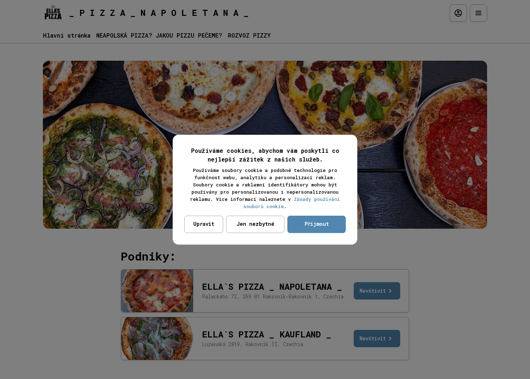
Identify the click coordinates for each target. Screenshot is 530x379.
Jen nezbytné (255, 223)
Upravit (203, 223)
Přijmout (317, 223)
